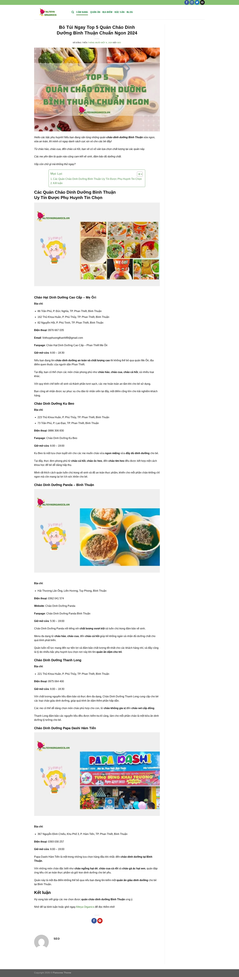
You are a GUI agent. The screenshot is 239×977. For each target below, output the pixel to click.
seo (119, 43)
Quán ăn (95, 12)
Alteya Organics (85, 906)
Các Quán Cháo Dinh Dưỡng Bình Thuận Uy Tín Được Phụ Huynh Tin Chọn (97, 179)
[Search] (73, 12)
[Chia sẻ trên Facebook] (94, 921)
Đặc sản (119, 12)
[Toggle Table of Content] (138, 174)
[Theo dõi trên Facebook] (186, 2)
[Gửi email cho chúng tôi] (202, 2)
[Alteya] (50, 12)
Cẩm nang (82, 12)
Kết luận (58, 183)
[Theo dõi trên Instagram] (192, 2)
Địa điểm (107, 12)
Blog (130, 12)
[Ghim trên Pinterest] (100, 921)
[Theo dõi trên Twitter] (197, 2)
